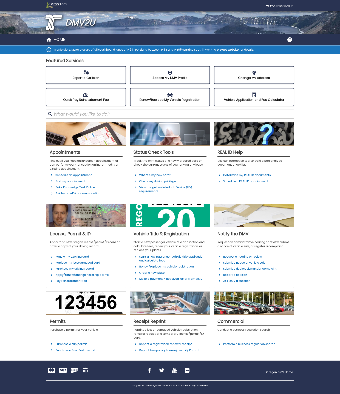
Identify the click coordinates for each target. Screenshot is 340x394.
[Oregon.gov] (56, 6)
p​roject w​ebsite (228, 50)
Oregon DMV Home (279, 372)
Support (289, 39)
